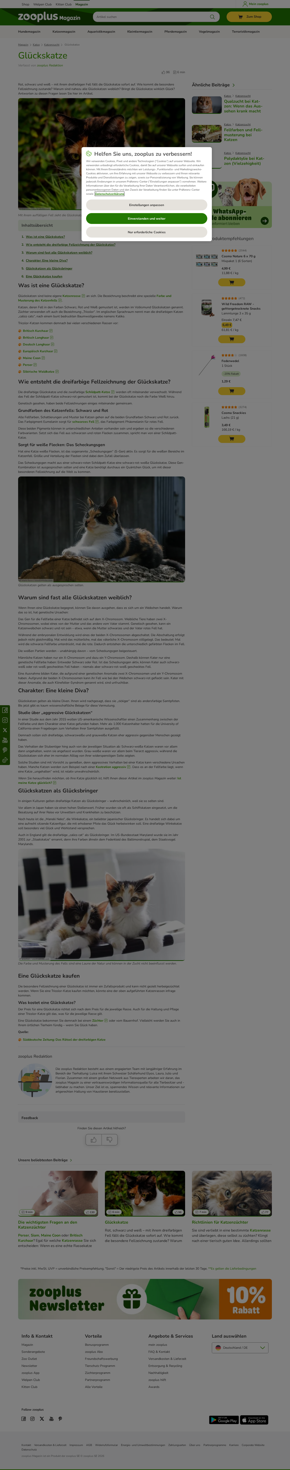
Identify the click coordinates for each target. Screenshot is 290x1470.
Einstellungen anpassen (146, 205)
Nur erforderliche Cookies (147, 232)
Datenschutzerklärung (109, 194)
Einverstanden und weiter (146, 218)
